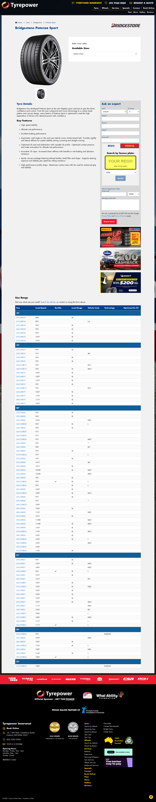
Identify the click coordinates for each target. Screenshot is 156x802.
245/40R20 (21, 451)
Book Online (148, 8)
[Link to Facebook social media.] (151, 797)
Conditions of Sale (28, 798)
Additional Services (91, 765)
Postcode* (105, 137)
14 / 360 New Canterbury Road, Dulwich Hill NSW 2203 (21, 734)
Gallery (142, 12)
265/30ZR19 (21, 388)
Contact (136, 8)
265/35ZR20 (21, 481)
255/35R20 (21, 458)
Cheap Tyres (108, 732)
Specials (126, 8)
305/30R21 (21, 610)
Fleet (130, 12)
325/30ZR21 (21, 613)
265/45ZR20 (21, 493)
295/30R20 (21, 516)
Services (115, 8)
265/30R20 (21, 478)
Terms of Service (120, 216)
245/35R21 (21, 560)
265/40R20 (21, 489)
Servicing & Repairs (91, 757)
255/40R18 (21, 333)
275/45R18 (21, 341)
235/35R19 (21, 353)
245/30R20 (21, 428)
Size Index (107, 723)
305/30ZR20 (21, 539)
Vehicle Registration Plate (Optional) (111, 190)
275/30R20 (21, 497)
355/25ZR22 (21, 657)
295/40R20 (21, 520)
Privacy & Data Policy (15, 798)
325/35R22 (21, 653)
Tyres (96, 8)
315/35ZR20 (21, 551)
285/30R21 (21, 594)
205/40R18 (21, 318)
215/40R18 (21, 321)
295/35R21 (21, 602)
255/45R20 (21, 470)
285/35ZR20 (21, 505)
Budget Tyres (108, 729)
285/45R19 (21, 399)
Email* (104, 130)
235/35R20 (21, 412)
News (135, 12)
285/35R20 (21, 508)
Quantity (131, 108)
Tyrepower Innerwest (88, 3)
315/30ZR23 (21, 666)
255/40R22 (21, 638)
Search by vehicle (48, 302)
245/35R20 (21, 443)
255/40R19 (21, 376)
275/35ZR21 (21, 586)
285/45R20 (21, 512)
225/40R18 (21, 325)
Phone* (104, 123)
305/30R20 (21, 535)
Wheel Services (90, 762)
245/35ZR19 (21, 365)
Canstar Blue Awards (111, 726)
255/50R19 (21, 380)
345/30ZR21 (21, 621)
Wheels (105, 8)
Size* (104, 108)
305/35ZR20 (21, 547)
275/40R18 (21, 337)
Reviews (150, 12)
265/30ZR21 (21, 571)
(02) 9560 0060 (117, 3)
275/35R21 (21, 590)
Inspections (88, 754)
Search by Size (89, 729)
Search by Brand (90, 732)
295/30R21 (21, 598)
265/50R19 (21, 396)
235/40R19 (21, 357)
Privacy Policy (106, 216)
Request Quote (109, 221)
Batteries (87, 751)
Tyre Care (87, 735)
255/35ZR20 (21, 455)
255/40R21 (21, 563)
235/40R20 (21, 416)
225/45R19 (21, 350)
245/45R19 (21, 373)
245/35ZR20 (21, 432)
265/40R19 (21, 392)
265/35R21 (21, 575)
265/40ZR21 (21, 583)
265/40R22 (21, 642)
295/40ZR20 (21, 531)
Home (19, 22)
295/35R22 (21, 649)
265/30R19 (21, 384)
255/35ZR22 (21, 634)
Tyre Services (89, 760)
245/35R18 (21, 329)
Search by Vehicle (90, 726)
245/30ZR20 (21, 424)
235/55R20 (21, 420)
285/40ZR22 (21, 645)
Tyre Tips (87, 737)
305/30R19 (21, 403)
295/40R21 (21, 606)
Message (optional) (109, 198)
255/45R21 (21, 567)
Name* (104, 116)
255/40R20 (21, 462)
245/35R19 (21, 361)
